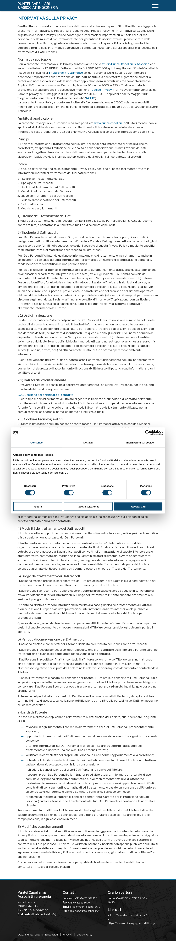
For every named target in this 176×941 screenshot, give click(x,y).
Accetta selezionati (88, 506)
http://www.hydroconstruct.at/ (128, 915)
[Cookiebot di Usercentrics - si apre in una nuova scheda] (148, 432)
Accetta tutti (138, 506)
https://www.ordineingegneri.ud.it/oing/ (130, 923)
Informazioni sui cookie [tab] (140, 442)
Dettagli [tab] (88, 442)
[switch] (69, 492)
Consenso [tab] (36, 442)
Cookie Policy (84, 934)
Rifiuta (38, 506)
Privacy (66, 934)
